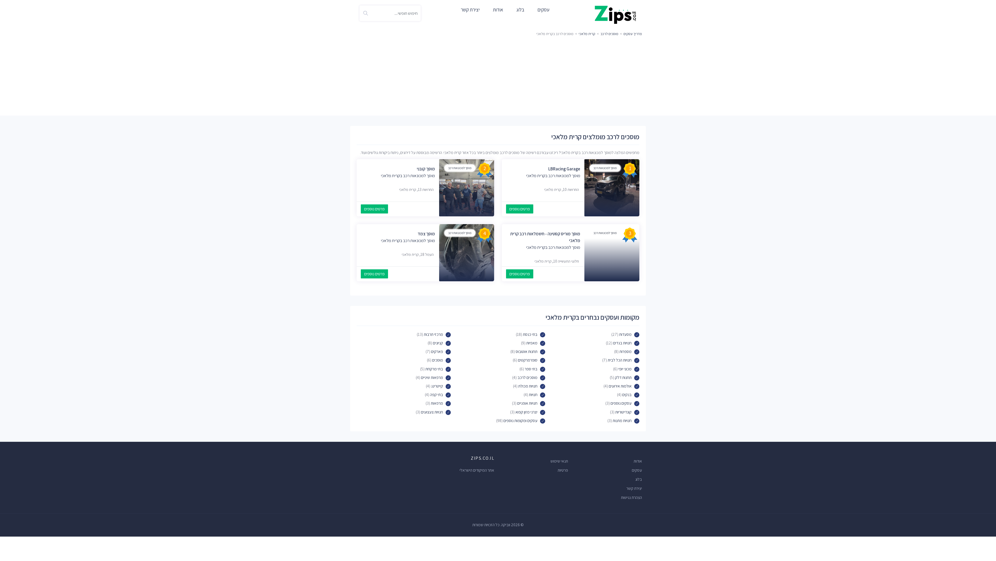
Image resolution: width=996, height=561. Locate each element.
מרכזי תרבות (433, 334)
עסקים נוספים (621, 403)
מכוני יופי (625, 369)
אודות (498, 9)
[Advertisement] (498, 76)
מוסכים (437, 360)
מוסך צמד (426, 234)
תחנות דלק (623, 377)
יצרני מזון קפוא (526, 412)
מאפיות (531, 343)
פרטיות (563, 470)
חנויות (533, 394)
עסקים (543, 9)
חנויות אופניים (527, 403)
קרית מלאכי (587, 33)
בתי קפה (436, 394)
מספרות (625, 351)
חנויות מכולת (527, 386)
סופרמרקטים (527, 360)
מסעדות (625, 334)
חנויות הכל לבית (620, 360)
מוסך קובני (426, 169)
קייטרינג (437, 386)
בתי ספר (531, 369)
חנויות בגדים (622, 343)
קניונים (438, 343)
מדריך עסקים (633, 33)
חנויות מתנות (622, 420)
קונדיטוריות (623, 412)
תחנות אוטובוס (526, 351)
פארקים (437, 351)
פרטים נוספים (519, 209)
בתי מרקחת (434, 369)
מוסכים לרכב (609, 33)
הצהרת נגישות (631, 497)
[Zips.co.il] (615, 14)
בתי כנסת (530, 334)
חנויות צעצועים (432, 412)
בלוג (520, 9)
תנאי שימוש (559, 461)
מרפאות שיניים (432, 377)
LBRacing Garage (564, 169)
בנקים (627, 394)
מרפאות (437, 403)
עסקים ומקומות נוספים (520, 420)
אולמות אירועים (620, 386)
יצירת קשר (470, 9)
